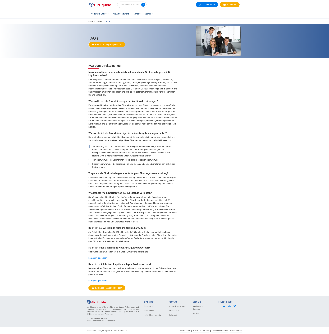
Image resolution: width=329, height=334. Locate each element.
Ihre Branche (149, 311)
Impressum (185, 331)
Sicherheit (173, 315)
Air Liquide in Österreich (198, 307)
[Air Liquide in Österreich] (100, 5)
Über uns (149, 14)
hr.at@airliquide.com (98, 258)
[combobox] (132, 5)
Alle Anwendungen (121, 14)
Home (90, 21)
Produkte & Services (99, 14)
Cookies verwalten (220, 331)
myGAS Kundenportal (152, 315)
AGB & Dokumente (201, 331)
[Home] (96, 302)
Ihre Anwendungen (151, 306)
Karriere (137, 14)
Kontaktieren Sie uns (177, 306)
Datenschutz (236, 331)
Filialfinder (173, 311)
